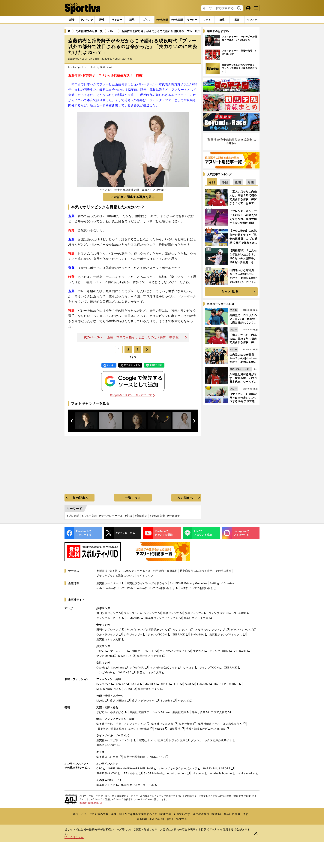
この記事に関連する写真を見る (133, 197)
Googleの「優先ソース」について (131, 395)
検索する (238, 8)
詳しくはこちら (74, 837)
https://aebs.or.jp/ (91, 802)
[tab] (101, 19)
